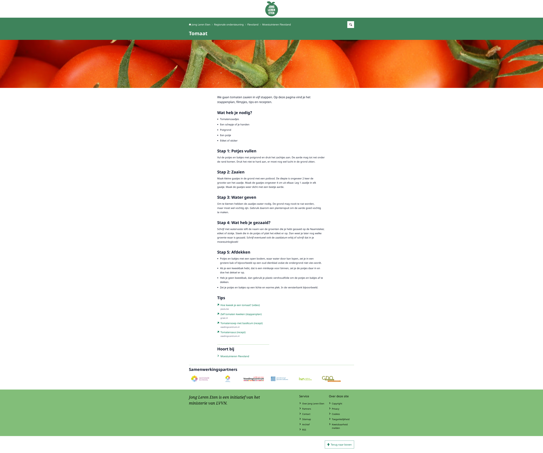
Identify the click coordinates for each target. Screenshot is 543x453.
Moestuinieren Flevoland (276, 24)
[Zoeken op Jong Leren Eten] (350, 24)
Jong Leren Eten (201, 24)
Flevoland (252, 24)
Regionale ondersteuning (229, 24)
